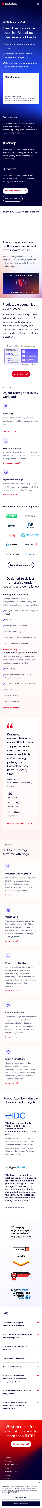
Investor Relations (11, 1464)
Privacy (7, 1475)
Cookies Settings (21, 1497)
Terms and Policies (11, 1471)
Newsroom (8, 1461)
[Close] (39, 1482)
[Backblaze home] (9, 3)
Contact (7, 1478)
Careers (7, 1468)
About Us (7, 1457)
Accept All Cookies (21, 1504)
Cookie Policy (13, 1493)
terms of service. (27, 100)
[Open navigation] (37, 3)
